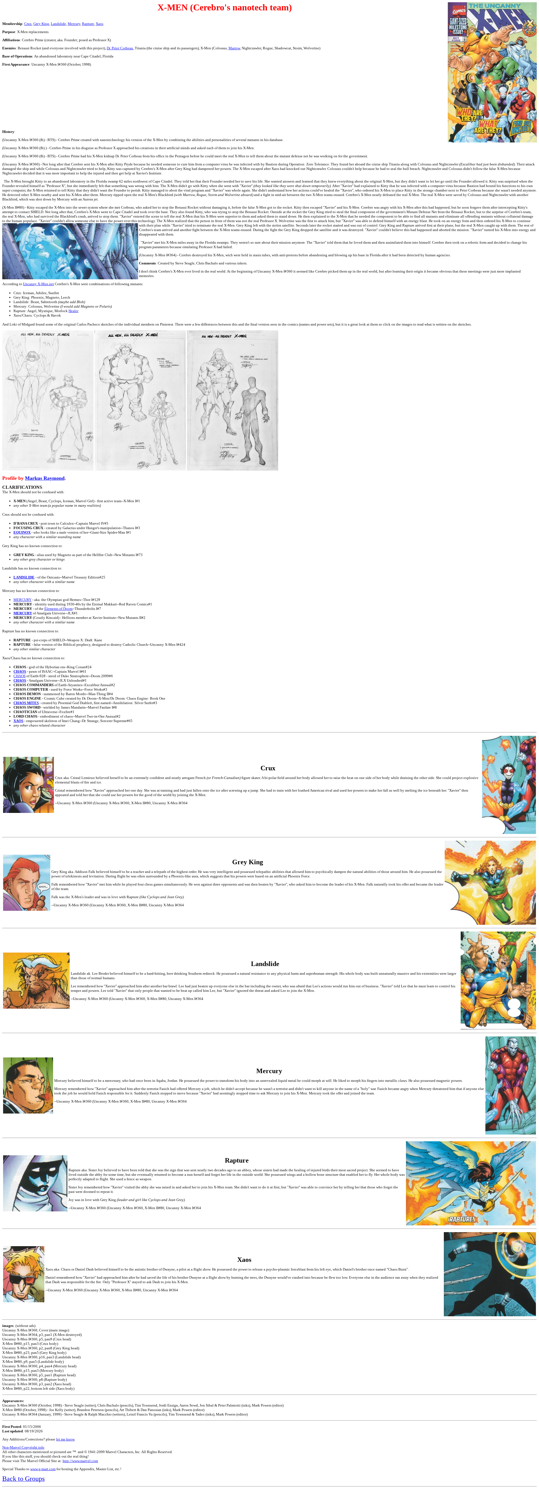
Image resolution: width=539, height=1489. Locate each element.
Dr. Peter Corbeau (120, 48)
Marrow (234, 48)
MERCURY (22, 600)
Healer (73, 311)
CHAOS (19, 676)
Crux (28, 24)
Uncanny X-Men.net (38, 284)
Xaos (99, 24)
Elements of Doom (58, 609)
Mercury (74, 24)
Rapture (88, 24)
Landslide (58, 24)
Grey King (41, 24)
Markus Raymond (45, 478)
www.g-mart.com (43, 1469)
